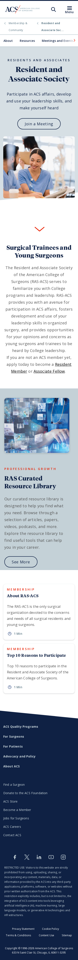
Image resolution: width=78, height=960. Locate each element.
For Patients (13, 746)
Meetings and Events (57, 41)
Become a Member (17, 810)
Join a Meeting (39, 123)
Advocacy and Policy (19, 756)
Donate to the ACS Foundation (25, 793)
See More (21, 561)
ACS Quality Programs (20, 726)
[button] (74, 40)
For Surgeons (13, 736)
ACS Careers (12, 827)
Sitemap (67, 935)
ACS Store (10, 801)
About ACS (11, 766)
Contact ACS (12, 835)
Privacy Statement (23, 929)
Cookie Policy (50, 929)
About (8, 41)
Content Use (46, 935)
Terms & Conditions (18, 935)
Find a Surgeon (14, 784)
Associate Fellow (49, 371)
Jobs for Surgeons (16, 818)
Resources (27, 41)
